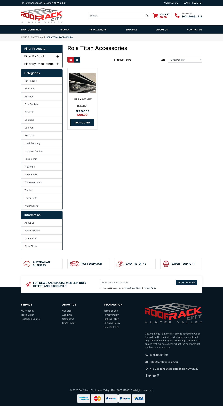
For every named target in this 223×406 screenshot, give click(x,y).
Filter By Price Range (39, 63)
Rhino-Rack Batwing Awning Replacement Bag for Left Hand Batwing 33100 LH (28, 391)
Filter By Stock (34, 56)
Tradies (28, 190)
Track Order (27, 314)
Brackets (29, 112)
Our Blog (67, 310)
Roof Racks (30, 80)
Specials (131, 29)
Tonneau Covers (33, 182)
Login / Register (192, 2)
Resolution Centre (30, 318)
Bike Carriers (31, 104)
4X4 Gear (29, 88)
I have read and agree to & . (129, 288)
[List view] (77, 60)
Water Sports (31, 205)
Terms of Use (111, 310)
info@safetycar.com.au (164, 361)
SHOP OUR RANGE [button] (31, 29)
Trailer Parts (30, 198)
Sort (162, 59)
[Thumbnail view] (70, 60)
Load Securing (32, 143)
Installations (98, 29)
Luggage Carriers (33, 151)
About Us (162, 29)
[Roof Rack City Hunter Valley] (42, 15)
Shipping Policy (112, 322)
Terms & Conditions (133, 288)
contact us (171, 2)
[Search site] (147, 15)
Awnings (28, 96)
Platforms (29, 166)
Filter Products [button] (34, 48)
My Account (27, 310)
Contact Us (194, 29)
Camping (29, 119)
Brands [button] (65, 29)
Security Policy (111, 327)
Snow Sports (31, 174)
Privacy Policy (150, 288)
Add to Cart (82, 122)
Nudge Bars (30, 158)
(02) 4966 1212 (192, 16)
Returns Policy (32, 230)
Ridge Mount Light (82, 98)
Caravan (28, 127)
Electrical (29, 135)
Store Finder (31, 246)
